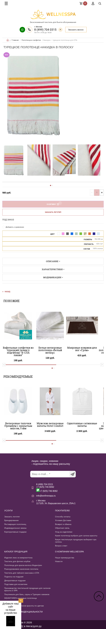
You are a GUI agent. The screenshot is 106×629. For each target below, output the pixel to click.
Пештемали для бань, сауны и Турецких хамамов (26, 594)
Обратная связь (62, 528)
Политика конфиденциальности (23, 612)
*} (13, 160)
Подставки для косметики (15, 584)
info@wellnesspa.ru (46, 496)
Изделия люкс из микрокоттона (18, 558)
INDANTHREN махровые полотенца (20, 598)
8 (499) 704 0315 (45, 29)
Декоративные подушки (15, 580)
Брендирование (11, 520)
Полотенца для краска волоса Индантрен (23, 565)
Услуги (8, 510)
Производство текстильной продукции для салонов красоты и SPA (27, 589)
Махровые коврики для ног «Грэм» (82, 349)
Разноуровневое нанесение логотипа (21, 569)
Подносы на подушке (13, 576)
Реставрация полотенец (15, 524)
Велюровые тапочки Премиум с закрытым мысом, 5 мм (18, 426)
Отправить (72, 474)
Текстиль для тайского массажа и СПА (21, 573)
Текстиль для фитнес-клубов (17, 561)
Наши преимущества (64, 558)
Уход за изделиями (63, 532)
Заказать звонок (76, 30)
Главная (15, 40)
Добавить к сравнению (15, 227)
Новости (59, 561)
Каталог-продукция (15, 551)
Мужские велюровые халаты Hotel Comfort (50, 424)
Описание (52, 261)
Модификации (52, 277)
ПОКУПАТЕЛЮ (62, 510)
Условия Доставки (63, 520)
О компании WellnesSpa (69, 551)
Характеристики (52, 269)
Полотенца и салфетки (31, 40)
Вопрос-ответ (61, 546)
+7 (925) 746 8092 (45, 487)
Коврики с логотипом (13, 602)
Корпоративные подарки (15, 532)
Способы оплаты (62, 516)
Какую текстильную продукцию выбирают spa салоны (75, 540)
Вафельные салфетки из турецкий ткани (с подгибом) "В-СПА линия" (18, 351)
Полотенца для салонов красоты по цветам (24, 606)
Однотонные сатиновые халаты (82, 424)
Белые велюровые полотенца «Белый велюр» (50, 350)
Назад (7, 291)
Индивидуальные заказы (15, 528)
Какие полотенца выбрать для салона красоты (76, 535)
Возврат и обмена (63, 524)
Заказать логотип (53, 212)
